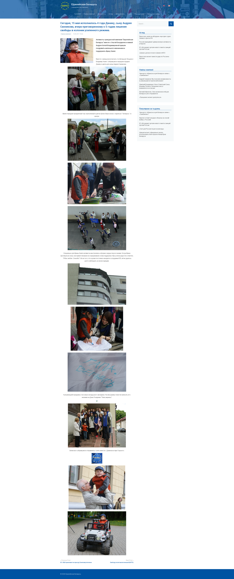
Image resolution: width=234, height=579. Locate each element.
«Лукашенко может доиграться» (150, 97)
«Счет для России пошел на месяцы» (151, 129)
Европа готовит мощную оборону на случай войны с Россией (154, 119)
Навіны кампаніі (89, 14)
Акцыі (130, 14)
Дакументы (102, 14)
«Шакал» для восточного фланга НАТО (152, 53)
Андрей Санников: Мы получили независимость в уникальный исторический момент (155, 80)
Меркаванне (120, 14)
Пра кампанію (139, 14)
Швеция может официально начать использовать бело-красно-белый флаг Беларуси (152, 134)
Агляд (111, 14)
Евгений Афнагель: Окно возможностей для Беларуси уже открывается (154, 93)
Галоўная (77, 14)
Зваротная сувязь (153, 14)
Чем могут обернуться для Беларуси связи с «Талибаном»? (154, 113)
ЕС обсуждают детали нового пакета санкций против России (154, 124)
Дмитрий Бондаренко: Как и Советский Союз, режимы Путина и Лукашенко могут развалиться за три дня (154, 86)
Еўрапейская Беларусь (84, 4)
